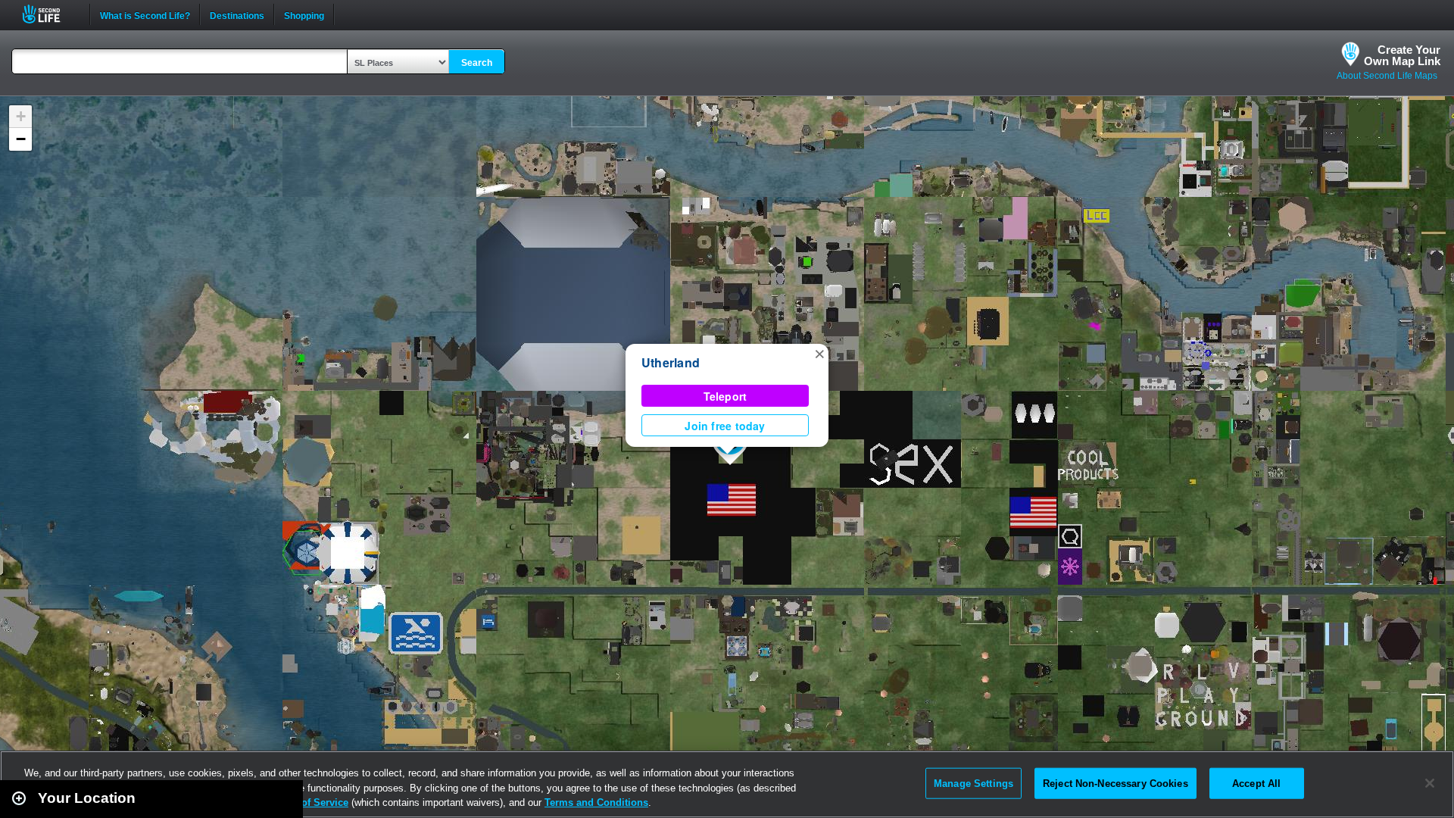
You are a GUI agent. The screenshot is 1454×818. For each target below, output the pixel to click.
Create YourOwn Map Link (1402, 55)
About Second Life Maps (1387, 75)
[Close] (1429, 783)
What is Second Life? (145, 14)
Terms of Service (309, 802)
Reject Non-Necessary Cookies (1115, 782)
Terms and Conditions (596, 802)
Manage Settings (973, 782)
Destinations (237, 14)
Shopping (304, 14)
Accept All (1256, 782)
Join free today (725, 425)
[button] (819, 353)
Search (476, 63)
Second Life (49, 14)
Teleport (725, 396)
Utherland (670, 362)
